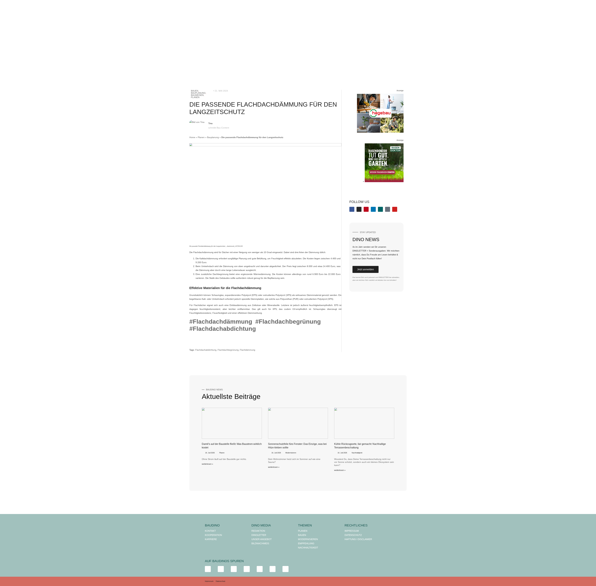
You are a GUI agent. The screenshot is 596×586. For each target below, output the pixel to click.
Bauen (194, 91)
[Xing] (380, 209)
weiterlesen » (207, 464)
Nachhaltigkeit (357, 453)
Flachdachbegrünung (228, 350)
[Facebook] (351, 209)
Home (192, 137)
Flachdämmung (247, 350)
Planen (195, 97)
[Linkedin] (373, 209)
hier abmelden (394, 277)
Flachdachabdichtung (205, 350)
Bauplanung (198, 93)
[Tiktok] (387, 209)
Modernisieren (290, 453)
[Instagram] (359, 209)
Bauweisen (197, 95)
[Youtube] (394, 209)
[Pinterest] (366, 209)
